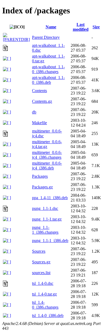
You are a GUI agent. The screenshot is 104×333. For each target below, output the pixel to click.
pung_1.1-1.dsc (45, 208)
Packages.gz (42, 187)
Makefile (39, 122)
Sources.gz (41, 262)
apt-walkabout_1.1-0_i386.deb (48, 80)
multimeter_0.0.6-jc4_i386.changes (47, 155)
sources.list (41, 272)
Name (51, 27)
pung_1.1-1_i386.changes (45, 229)
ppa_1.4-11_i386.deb (50, 197)
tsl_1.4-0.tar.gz (44, 294)
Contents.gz (42, 101)
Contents (39, 90)
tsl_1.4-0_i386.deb (47, 315)
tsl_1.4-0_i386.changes (45, 304)
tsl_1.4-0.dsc (42, 283)
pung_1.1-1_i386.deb (50, 240)
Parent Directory (46, 37)
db (34, 112)
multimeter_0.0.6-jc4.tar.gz (47, 144)
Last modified (81, 27)
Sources (38, 251)
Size (96, 27)
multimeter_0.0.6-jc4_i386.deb (47, 165)
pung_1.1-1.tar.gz (47, 219)
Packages (40, 176)
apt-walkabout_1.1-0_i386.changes (48, 69)
